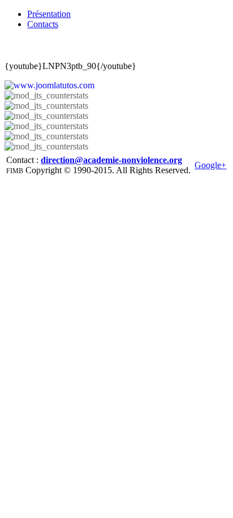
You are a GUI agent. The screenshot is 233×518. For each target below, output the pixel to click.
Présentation (49, 14)
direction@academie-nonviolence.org (111, 160)
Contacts (42, 24)
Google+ (210, 165)
